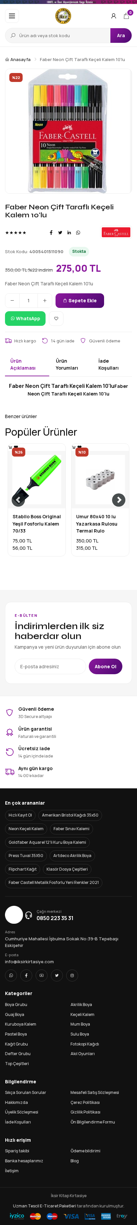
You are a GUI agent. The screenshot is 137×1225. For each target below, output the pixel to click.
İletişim (12, 1171)
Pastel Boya (16, 1034)
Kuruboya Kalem (20, 1024)
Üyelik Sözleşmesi (21, 1112)
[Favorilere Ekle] (56, 318)
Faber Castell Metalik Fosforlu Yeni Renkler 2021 (54, 882)
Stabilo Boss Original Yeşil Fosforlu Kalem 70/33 (37, 523)
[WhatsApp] (78, 232)
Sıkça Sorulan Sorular (25, 1092)
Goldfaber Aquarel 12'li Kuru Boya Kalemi (47, 842)
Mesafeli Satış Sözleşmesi (94, 1092)
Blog (74, 1161)
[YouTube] (42, 975)
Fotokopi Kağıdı (84, 1044)
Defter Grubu (18, 1053)
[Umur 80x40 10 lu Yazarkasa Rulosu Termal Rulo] (73, 447)
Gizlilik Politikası (85, 1112)
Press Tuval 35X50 (26, 855)
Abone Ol (105, 666)
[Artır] (45, 301)
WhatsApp (27, 318)
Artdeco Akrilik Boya (72, 855)
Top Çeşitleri (17, 1063)
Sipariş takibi (17, 1151)
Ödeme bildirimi (85, 1151)
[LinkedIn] (69, 232)
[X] (57, 975)
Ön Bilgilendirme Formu (92, 1122)
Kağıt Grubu (16, 1044)
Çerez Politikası (85, 1102)
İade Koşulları (18, 1122)
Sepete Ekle (82, 300)
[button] (12, 16)
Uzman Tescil (26, 1206)
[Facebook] (51, 232)
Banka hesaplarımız (24, 1161)
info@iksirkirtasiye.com (29, 962)
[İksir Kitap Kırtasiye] (63, 16)
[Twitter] (60, 232)
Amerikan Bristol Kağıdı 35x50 (70, 815)
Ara (121, 35)
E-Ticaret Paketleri (58, 1206)
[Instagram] (72, 975)
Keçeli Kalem (82, 1014)
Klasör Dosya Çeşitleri (67, 869)
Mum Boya (80, 1024)
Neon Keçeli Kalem (26, 828)
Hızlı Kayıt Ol (20, 815)
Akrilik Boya (81, 1004)
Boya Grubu (16, 1004)
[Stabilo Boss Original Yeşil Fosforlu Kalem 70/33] (10, 447)
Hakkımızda (16, 1102)
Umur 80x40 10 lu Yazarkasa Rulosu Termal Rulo (96, 523)
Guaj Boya (14, 1014)
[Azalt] (12, 301)
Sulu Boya (79, 1034)
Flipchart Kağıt (23, 869)
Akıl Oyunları (82, 1053)
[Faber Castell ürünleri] (116, 232)
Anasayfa (20, 59)
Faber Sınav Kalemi (71, 828)
